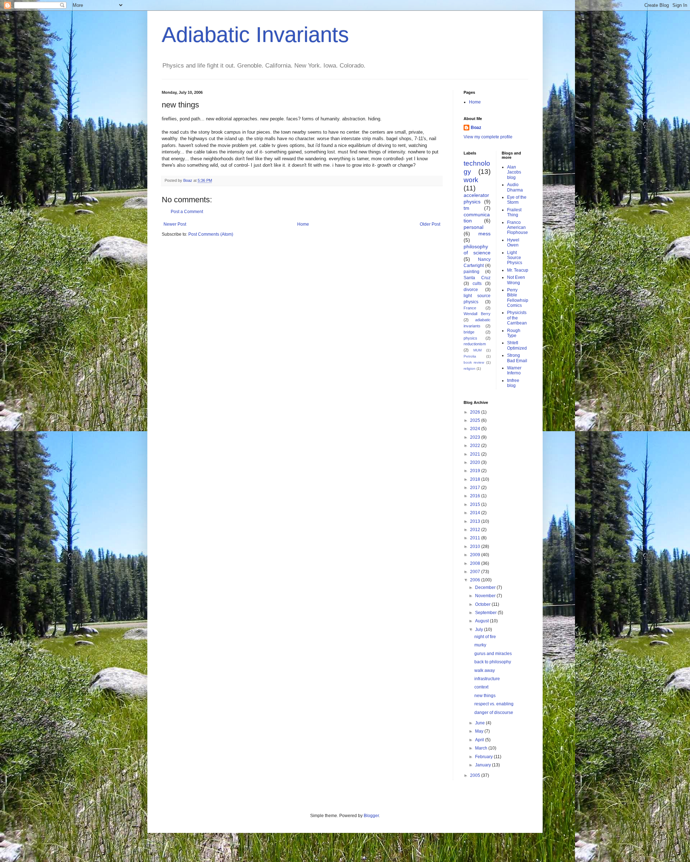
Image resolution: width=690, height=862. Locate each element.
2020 (475, 462)
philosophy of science (477, 250)
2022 (475, 445)
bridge (469, 332)
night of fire (485, 636)
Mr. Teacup (517, 270)
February (484, 756)
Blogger (371, 815)
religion (469, 368)
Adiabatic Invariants (255, 35)
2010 (475, 546)
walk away (484, 670)
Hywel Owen (513, 243)
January (483, 764)
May (479, 731)
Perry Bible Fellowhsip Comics (517, 297)
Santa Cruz (477, 277)
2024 (475, 428)
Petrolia (470, 356)
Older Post (430, 224)
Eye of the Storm (516, 200)
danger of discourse (493, 712)
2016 (475, 495)
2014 (475, 512)
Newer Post (175, 224)
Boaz (476, 127)
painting (471, 271)
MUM (477, 350)
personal (473, 227)
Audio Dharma (515, 187)
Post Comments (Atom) (210, 234)
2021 (475, 454)
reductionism (475, 344)
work (471, 180)
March (481, 748)
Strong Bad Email (517, 358)
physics (470, 338)
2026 (475, 412)
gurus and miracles (493, 653)
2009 (475, 554)
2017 (475, 487)
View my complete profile (488, 136)
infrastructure (487, 678)
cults (477, 283)
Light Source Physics (514, 258)
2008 (475, 563)
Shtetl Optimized (517, 345)
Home (303, 224)
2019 (475, 470)
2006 (475, 579)
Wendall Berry (477, 314)
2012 (475, 529)
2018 (475, 479)
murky (480, 644)
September (486, 612)
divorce (471, 289)
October (483, 604)
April (480, 739)
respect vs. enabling (494, 703)
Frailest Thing (514, 212)
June (480, 722)
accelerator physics (476, 198)
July (479, 629)
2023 (475, 437)
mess (484, 233)
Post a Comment (187, 211)
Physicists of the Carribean (517, 318)
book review (474, 362)
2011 (475, 537)
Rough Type (513, 333)
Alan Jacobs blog (514, 172)
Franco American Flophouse (517, 227)
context (481, 687)
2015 (475, 504)
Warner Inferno (514, 370)
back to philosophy (492, 661)
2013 (475, 521)
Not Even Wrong (516, 280)
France (470, 308)
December (486, 587)
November (486, 595)
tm (466, 208)
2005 (475, 775)
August (482, 620)
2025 (475, 420)
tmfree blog (513, 383)
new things (485, 695)
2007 (475, 571)
